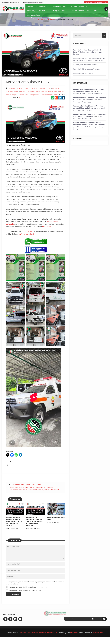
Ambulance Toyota (23, 88)
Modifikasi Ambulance (79, 6)
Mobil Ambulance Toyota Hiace (87, 101)
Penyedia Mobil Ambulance (83, 73)
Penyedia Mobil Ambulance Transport (86, 69)
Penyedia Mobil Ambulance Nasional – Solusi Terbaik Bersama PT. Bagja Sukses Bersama (34, 521)
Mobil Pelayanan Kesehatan (37, 11)
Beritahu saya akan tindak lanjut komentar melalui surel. (28, 587)
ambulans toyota (45, 88)
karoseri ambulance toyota (18, 490)
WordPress (74, 633)
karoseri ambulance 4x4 (49, 91)
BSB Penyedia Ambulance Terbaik (85, 65)
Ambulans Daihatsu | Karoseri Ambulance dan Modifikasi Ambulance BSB (88, 90)
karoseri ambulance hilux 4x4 (19, 487)
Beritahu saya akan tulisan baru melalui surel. (25, 590)
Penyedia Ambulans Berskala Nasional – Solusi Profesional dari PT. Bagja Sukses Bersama (14, 521)
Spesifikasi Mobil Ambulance (80, 11)
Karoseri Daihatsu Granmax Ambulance (87, 94)
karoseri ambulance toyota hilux (29, 95)
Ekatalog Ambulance (58, 11)
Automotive (56, 88)
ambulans (34, 88)
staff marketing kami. (26, 234)
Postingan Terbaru (33, 15)
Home (42, 19)
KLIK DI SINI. (47, 227)
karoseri (22, 91)
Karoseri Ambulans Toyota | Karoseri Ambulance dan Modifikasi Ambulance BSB (89, 123)
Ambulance (51, 19)
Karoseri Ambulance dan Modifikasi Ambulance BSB (39, 633)
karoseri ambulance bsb (33, 485)
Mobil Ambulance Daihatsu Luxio (89, 109)
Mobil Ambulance (41, 6)
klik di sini (28, 231)
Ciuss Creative (98, 633)
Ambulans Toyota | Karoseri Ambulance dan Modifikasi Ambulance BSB (89, 99)
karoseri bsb (55, 490)
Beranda (30, 6)
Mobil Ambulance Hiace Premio (87, 117)
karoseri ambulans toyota (50, 95)
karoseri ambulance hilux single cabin (42, 487)
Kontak (94, 11)
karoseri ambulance (34, 91)
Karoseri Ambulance (59, 6)
